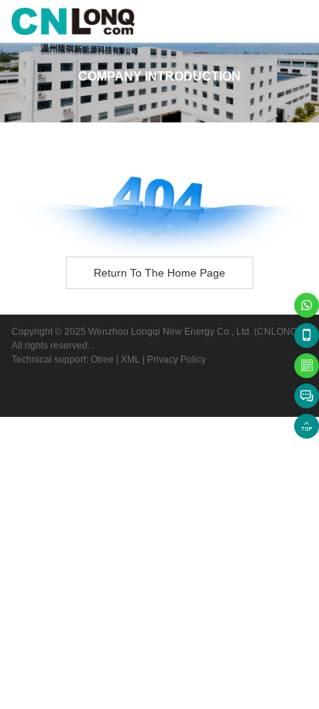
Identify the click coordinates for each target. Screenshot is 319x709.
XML (130, 359)
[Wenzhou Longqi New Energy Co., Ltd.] (73, 21)
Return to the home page (159, 273)
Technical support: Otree (63, 359)
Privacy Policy (176, 359)
